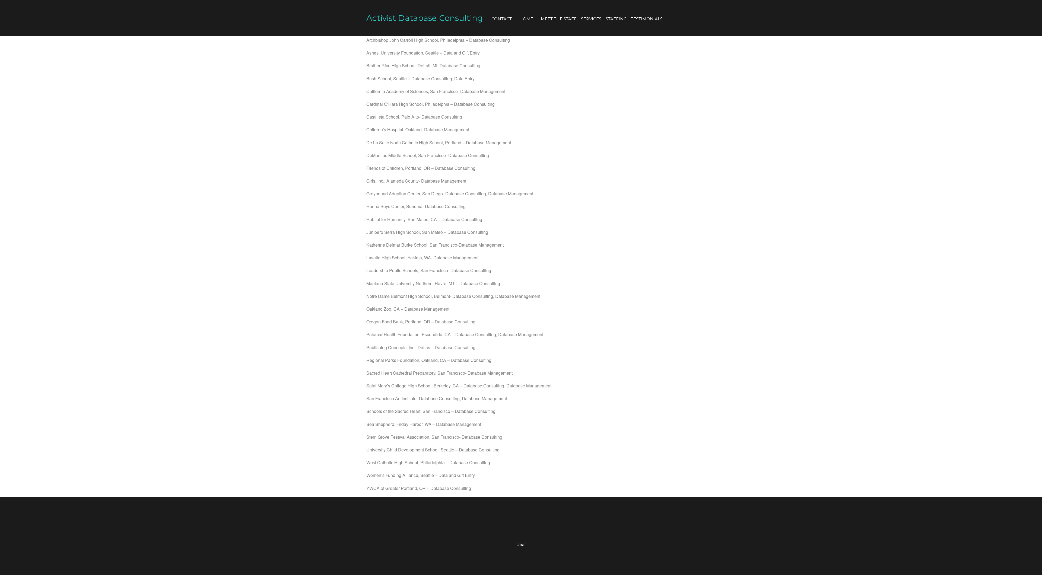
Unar (521, 544)
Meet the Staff (559, 18)
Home (526, 18)
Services (591, 18)
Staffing (616, 18)
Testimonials (647, 18)
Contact (501, 18)
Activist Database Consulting (424, 18)
